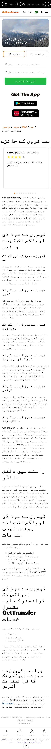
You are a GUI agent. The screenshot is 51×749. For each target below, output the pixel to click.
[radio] (8, 157)
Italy (24, 127)
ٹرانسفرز (6, 127)
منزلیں (16, 127)
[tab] (6, 732)
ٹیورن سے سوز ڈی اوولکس (12, 131)
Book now (7, 703)
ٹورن (32, 127)
